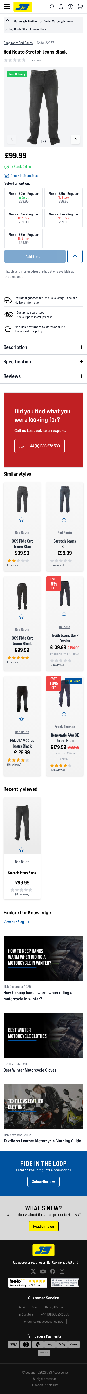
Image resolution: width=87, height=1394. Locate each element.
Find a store (25, 1314)
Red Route (22, 532)
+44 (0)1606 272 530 (44, 446)
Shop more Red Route (18, 43)
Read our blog (43, 1226)
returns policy (33, 331)
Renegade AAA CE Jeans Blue (65, 737)
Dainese (64, 627)
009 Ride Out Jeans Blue (22, 543)
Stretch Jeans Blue (65, 543)
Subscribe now (43, 1181)
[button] (75, 139)
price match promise (39, 317)
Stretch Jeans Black (22, 872)
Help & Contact (55, 1307)
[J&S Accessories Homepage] (22, 7)
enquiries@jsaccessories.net (43, 1321)
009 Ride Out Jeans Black (22, 640)
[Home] (7, 21)
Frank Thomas (65, 726)
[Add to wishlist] (75, 256)
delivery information (27, 302)
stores (50, 327)
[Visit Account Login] (61, 6)
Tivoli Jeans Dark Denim (65, 638)
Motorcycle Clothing (26, 21)
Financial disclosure (45, 1385)
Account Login (28, 1307)
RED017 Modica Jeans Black (22, 743)
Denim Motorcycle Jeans (58, 21)
